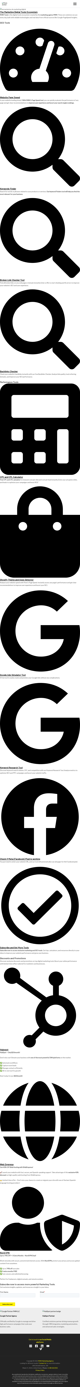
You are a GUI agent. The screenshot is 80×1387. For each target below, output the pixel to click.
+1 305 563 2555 (52, 1368)
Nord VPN (5, 1252)
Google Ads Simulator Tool (13, 675)
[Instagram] (30, 1346)
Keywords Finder (8, 188)
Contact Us (42, 1363)
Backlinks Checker (9, 371)
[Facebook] (36, 1346)
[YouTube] (47, 1346)
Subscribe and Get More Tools (14, 947)
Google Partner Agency (8, 1316)
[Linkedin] (42, 1346)
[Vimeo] (40, 1349)
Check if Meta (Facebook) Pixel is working (20, 858)
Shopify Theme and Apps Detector (17, 579)
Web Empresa (6, 1164)
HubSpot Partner (48, 1316)
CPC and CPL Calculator (11, 477)
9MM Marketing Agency (46, 1361)
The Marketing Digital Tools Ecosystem (19, 12)
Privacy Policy (40, 1370)
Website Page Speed (10, 97)
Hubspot (4, 1049)
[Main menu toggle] (75, 4)
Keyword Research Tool (11, 767)
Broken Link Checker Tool (12, 280)
